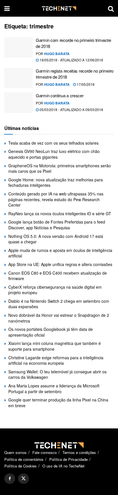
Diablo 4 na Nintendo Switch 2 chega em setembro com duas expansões (58, 304)
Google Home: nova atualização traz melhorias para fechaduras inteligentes (55, 182)
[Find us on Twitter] (23, 478)
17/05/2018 (85, 84)
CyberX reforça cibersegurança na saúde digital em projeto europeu (55, 290)
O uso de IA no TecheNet (63, 466)
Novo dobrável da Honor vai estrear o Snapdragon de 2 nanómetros (58, 318)
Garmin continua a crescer (60, 95)
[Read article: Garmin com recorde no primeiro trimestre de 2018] (18, 47)
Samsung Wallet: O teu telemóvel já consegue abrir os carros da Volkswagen (57, 374)
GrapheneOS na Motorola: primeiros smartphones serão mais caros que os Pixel (59, 168)
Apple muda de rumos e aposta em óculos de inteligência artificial (60, 253)
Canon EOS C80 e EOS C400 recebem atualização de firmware (57, 276)
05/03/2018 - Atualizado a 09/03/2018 (71, 109)
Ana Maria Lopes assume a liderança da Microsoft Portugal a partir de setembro (53, 388)
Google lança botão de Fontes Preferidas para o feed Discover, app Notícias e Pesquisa (56, 224)
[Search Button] (111, 8)
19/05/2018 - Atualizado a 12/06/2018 (71, 59)
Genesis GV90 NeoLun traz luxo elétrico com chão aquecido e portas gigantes (54, 154)
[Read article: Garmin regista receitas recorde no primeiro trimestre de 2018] (18, 78)
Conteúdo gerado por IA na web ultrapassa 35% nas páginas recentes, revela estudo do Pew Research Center (55, 199)
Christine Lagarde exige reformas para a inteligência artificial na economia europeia (55, 360)
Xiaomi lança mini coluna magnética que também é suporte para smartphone (54, 346)
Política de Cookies (20, 466)
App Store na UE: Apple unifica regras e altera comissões (60, 264)
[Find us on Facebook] (9, 478)
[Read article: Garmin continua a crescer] (18, 102)
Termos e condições (79, 452)
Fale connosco (44, 452)
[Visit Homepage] (59, 8)
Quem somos (15, 452)
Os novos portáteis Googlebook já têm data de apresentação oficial (50, 332)
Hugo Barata (57, 53)
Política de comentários (24, 459)
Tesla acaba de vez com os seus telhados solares (53, 143)
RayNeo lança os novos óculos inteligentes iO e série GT (59, 213)
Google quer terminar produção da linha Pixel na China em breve (58, 402)
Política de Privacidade (68, 459)
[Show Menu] (7, 8)
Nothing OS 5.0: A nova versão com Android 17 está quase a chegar (55, 239)
